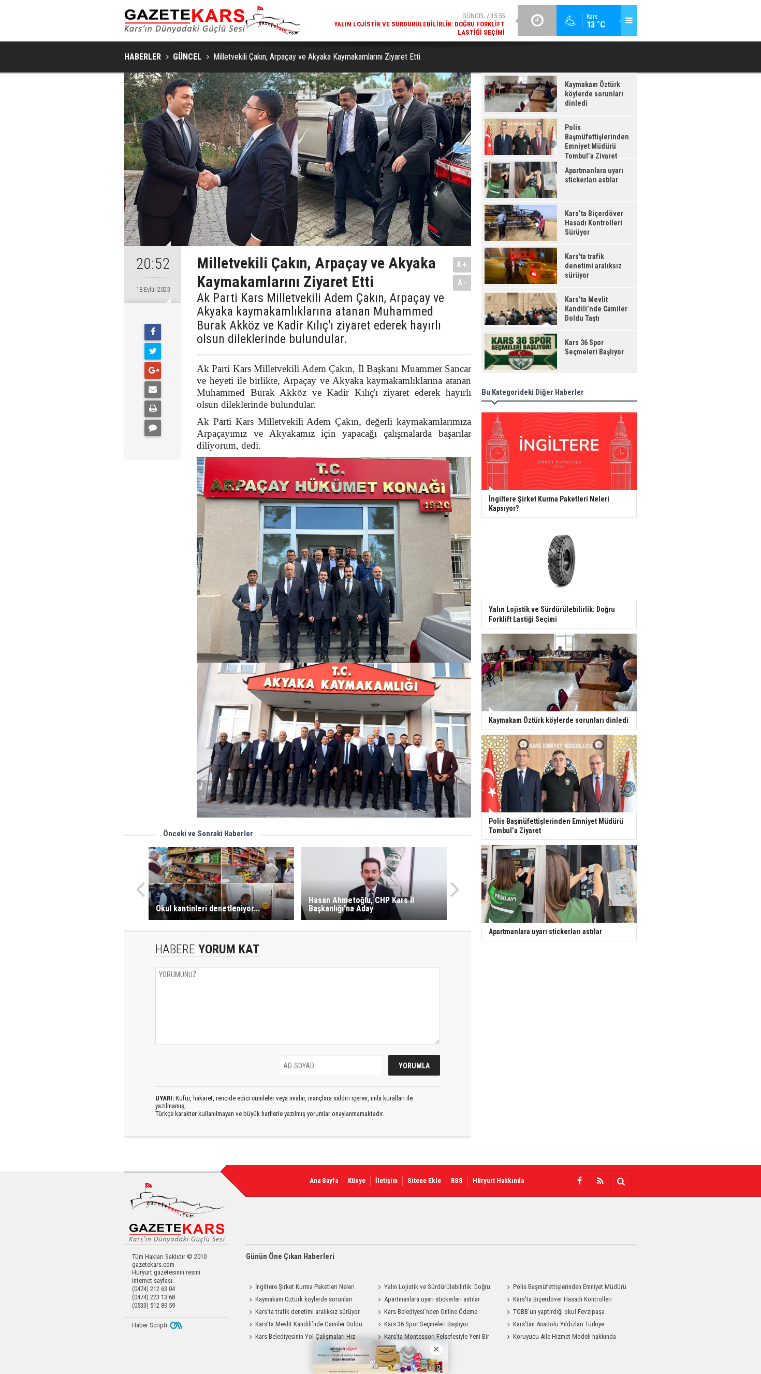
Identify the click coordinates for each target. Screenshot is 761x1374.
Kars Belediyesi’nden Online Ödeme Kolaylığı (426, 1313)
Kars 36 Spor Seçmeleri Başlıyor (426, 1324)
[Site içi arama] (620, 1181)
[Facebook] (152, 332)
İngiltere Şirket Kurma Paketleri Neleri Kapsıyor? (300, 1288)
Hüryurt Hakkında (498, 1180)
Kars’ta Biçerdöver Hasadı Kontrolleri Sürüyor (558, 1300)
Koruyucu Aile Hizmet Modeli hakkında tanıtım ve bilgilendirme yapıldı (560, 1338)
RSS (457, 1180)
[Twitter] (152, 351)
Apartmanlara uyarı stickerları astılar (432, 1299)
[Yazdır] (152, 408)
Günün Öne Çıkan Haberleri (290, 1256)
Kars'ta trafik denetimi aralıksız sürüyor (307, 1311)
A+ (462, 264)
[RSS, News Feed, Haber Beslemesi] (600, 1181)
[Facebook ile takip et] (579, 1181)
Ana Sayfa (324, 1180)
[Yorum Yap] (152, 428)
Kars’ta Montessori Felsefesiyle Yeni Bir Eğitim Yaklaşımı (432, 1338)
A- (462, 283)
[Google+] (152, 370)
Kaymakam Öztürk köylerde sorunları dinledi (299, 1300)
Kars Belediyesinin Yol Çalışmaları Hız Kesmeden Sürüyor (300, 1338)
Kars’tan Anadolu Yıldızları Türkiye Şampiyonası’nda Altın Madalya (554, 1325)
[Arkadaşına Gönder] (152, 389)
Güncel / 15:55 (419, 24)
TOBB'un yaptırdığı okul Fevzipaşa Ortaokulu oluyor (554, 1313)
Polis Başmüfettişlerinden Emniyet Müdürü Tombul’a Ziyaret (565, 1288)
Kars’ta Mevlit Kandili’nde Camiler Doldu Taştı (304, 1325)
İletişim (386, 1180)
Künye (356, 1180)
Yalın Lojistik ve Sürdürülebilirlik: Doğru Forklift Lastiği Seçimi (432, 1288)
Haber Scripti (149, 1325)
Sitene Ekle (424, 1180)
